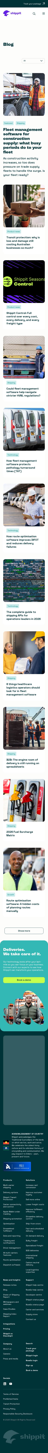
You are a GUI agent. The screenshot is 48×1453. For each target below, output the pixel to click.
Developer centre (34, 1295)
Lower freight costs (35, 1204)
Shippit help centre (34, 1285)
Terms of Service (11, 1394)
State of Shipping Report (11, 1296)
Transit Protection (11, 1404)
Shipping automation (12, 1219)
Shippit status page (35, 1300)
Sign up (29, 1365)
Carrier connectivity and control (12, 1205)
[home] (12, 13)
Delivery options (10, 1192)
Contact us (31, 1319)
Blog (5, 1290)
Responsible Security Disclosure (17, 1414)
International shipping (31, 1256)
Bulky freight (31, 1241)
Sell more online (33, 1199)
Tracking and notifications (9, 1242)
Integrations (9, 1324)
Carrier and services (35, 1309)
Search (29, 1343)
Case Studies (9, 1309)
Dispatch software (11, 1265)
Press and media (10, 1359)
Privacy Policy (9, 1409)
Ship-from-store (33, 1224)
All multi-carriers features (10, 1254)
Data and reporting (11, 1236)
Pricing (6, 1329)
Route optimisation (12, 1260)
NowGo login (32, 1360)
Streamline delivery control (34, 1217)
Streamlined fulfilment (8, 1230)
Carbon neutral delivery (32, 1263)
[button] (35, 13)
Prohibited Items (10, 1399)
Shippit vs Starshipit (8, 1335)
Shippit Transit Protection (9, 1198)
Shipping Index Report (9, 1315)
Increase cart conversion (32, 1186)
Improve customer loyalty (34, 1193)
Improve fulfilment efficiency (34, 1210)
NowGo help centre (34, 1290)
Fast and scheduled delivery (35, 1230)
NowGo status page (35, 1305)
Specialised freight (34, 1245)
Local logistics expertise (32, 1271)
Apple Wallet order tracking (11, 1213)
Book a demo (24, 980)
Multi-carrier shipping (8, 1186)
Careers (6, 1354)
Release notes (10, 1285)
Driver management (12, 1248)
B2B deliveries (32, 1250)
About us (7, 1349)
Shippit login (32, 1355)
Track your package (31, 1349)
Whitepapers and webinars (11, 1303)
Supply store (32, 1314)
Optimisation (9, 1224)
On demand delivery (35, 1236)
